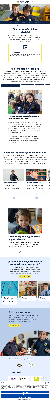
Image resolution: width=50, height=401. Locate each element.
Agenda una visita (14, 325)
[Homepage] (9, 25)
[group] (13, 379)
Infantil (10, 22)
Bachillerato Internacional (35, 22)
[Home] (25, 2)
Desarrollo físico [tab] (39, 85)
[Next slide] (42, 377)
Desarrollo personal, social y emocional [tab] (10, 85)
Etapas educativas (12, 25)
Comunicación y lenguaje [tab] (27, 85)
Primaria (16, 22)
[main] (25, 202)
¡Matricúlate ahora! (14, 251)
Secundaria (23, 22)
